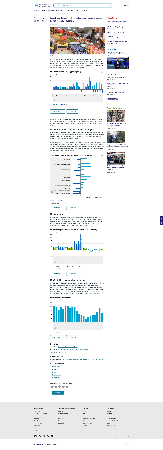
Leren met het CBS (87, 423)
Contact (84, 411)
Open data (36, 416)
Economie (59, 10)
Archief (108, 423)
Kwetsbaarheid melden (113, 420)
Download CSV (58, 111)
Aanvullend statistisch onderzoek (42, 420)
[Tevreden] (63, 386)
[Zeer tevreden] (67, 386)
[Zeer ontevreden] (52, 386)
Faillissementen (62, 352)
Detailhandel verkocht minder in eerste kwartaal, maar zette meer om (82, 359)
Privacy (60, 420)
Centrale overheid (63, 413)
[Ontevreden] (56, 386)
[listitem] (35, 21)
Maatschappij (69, 10)
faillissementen (56, 375)
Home (36, 14)
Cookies (109, 416)
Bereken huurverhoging (40, 413)
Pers (84, 413)
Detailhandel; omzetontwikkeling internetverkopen (73, 349)
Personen (60, 418)
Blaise (35, 430)
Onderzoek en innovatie (89, 418)
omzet (54, 372)
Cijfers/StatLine (38, 411)
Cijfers (36, 10)
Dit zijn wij (85, 416)
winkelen (55, 369)
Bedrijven (60, 411)
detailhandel (56, 366)
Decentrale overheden (64, 416)
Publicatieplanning (112, 436)
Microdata (36, 418)
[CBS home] (42, 4)
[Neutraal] (59, 386)
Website (109, 411)
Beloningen (61, 423)
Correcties (85, 425)
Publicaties (37, 425)
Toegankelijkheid (111, 418)
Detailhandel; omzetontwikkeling (68, 347)
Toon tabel (73, 111)
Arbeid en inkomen (47, 10)
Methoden (37, 428)
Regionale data (38, 423)
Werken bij (85, 420)
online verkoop (56, 377)
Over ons (84, 10)
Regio (78, 10)
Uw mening (161, 220)
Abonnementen (111, 425)
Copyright (109, 413)
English (126, 5)
